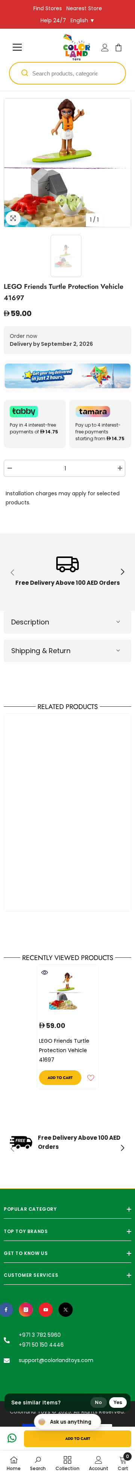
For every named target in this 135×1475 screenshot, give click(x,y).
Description (30, 622)
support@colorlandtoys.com (56, 1360)
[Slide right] (122, 572)
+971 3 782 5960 (40, 1335)
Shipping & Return (40, 650)
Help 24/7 (53, 20)
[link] (67, 572)
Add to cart (77, 1438)
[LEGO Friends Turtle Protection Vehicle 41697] (68, 991)
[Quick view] (44, 972)
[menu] (17, 47)
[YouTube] (46, 1309)
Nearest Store (84, 8)
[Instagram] (26, 1309)
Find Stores (47, 8)
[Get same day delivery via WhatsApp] (67, 376)
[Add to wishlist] (90, 1078)
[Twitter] (65, 1309)
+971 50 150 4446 (41, 1345)
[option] (67, 162)
